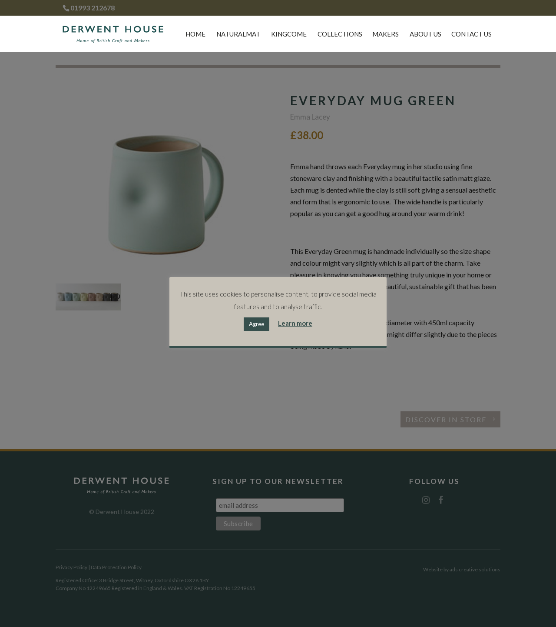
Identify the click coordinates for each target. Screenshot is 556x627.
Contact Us (471, 34)
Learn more (295, 323)
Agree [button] (256, 323)
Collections (340, 34)
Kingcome (289, 34)
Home (195, 34)
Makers (385, 34)
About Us (425, 34)
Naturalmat (238, 34)
